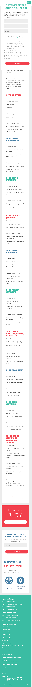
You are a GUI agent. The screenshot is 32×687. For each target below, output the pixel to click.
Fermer (29, 2)
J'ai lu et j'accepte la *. (15, 37)
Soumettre (17, 551)
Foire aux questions (7, 650)
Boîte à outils (6, 638)
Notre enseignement (8, 632)
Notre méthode (6, 627)
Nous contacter (7, 654)
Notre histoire (6, 634)
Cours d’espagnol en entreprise (11, 620)
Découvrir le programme (15, 522)
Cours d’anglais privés (8, 606)
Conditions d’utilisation (10, 664)
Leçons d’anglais (6, 643)
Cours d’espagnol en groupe (10, 615)
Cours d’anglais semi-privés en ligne (12, 604)
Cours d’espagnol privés (9, 617)
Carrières (5, 668)
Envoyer (17, 63)
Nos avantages (6, 629)
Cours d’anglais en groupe (9, 601)
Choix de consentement (10, 661)
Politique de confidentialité (11, 657)
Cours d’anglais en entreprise (10, 609)
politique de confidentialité (15, 38)
